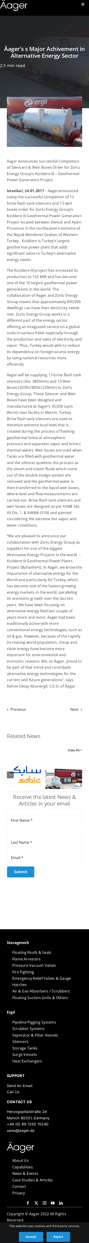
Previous (18, 709)
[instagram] (44, 1203)
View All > (75, 750)
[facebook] (28, 1203)
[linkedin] (61, 1203)
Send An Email (19, 1085)
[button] (10, 774)
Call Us (13, 1092)
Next (74, 709)
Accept (31, 1237)
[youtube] (53, 1203)
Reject (58, 1237)
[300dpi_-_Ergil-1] (20, 1143)
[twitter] (36, 1203)
